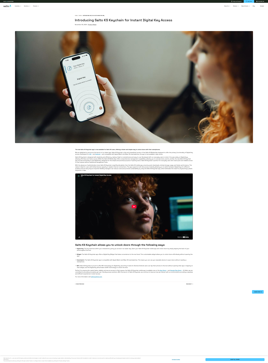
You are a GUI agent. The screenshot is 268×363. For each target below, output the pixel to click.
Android (97, 154)
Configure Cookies (176, 359)
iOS (90, 154)
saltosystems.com (96, 277)
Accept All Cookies (234, 359)
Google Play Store (175, 270)
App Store (163, 270)
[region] (134, 359)
